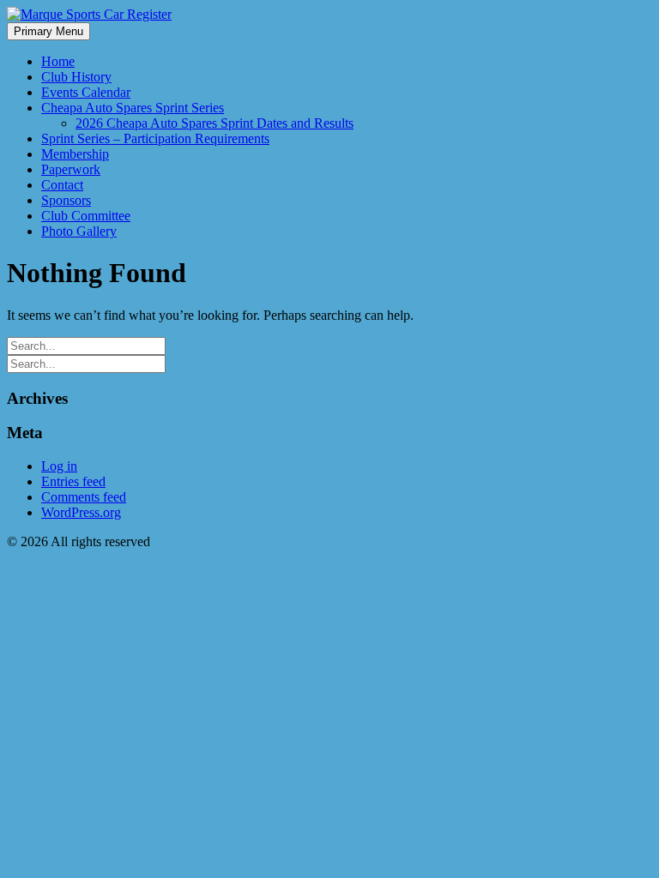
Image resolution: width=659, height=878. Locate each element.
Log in (59, 466)
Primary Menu (48, 31)
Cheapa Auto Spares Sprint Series (132, 107)
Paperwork (70, 169)
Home (58, 61)
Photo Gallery (79, 231)
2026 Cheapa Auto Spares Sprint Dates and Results (215, 123)
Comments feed (83, 497)
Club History (76, 76)
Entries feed (73, 481)
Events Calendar (85, 92)
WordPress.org (81, 512)
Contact (62, 184)
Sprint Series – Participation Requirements (155, 138)
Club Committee (85, 215)
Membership (75, 154)
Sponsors (66, 200)
